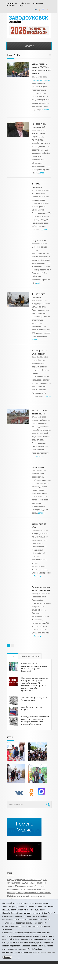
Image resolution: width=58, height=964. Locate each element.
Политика (10, 5)
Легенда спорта (13, 883)
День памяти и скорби (20, 896)
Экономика (38, 3)
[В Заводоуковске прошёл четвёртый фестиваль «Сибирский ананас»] (37, 773)
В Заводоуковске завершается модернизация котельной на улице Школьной (34, 667)
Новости (29, 46)
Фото (10, 737)
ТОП (12, 656)
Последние (25, 656)
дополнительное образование (32, 886)
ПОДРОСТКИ (26, 883)
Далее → (42, 173)
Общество (25, 3)
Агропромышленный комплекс (31, 893)
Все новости (11, 3)
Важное (35, 656)
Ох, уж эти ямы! (39, 240)
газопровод (37, 880)
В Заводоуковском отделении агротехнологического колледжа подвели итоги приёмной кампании (35, 720)
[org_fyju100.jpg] (37, 751)
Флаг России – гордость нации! (32, 708)
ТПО (17, 886)
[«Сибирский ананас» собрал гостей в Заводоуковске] (16, 751)
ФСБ (45, 880)
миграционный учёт (15, 889)
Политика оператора (46, 952)
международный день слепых (19, 880)
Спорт (20, 5)
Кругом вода (38, 467)
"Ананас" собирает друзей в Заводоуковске (34, 698)
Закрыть (7, 957)
